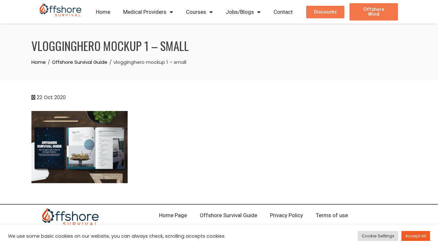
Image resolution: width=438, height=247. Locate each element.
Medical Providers (144, 12)
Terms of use (332, 215)
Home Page (173, 215)
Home (103, 12)
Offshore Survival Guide (228, 215)
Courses (196, 12)
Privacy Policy (286, 215)
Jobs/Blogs (240, 12)
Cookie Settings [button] (378, 236)
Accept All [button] (415, 236)
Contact (283, 12)
